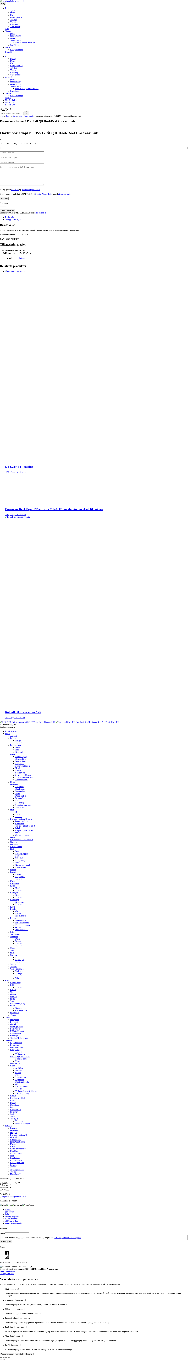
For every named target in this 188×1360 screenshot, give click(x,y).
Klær (12, 15)
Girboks (13, 842)
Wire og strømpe (17, 969)
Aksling (13, 736)
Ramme (13, 918)
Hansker (13, 996)
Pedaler (13, 909)
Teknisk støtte (15, 40)
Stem (12, 950)
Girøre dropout (16, 846)
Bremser (13, 1128)
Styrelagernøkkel (17, 1169)
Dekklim (18, 1070)
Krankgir (14, 893)
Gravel (18, 927)
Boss (17, 851)
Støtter (12, 1116)
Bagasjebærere (16, 1043)
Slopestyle (14, 1036)
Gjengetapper (15, 1139)
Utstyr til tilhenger (22, 1123)
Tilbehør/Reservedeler (24, 777)
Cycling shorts (21, 1010)
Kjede (12, 881)
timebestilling (15, 36)
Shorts (12, 1006)
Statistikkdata (10, 1289)
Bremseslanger (21, 761)
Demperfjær (20, 798)
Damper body (20, 791)
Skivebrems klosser (23, 775)
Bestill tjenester (16, 17)
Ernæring (14, 24)
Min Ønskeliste (11, 100)
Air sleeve (19, 787)
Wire (17, 978)
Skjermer (14, 1112)
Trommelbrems (21, 780)
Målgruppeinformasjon (14, 1309)
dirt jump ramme (22, 923)
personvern (9, 1212)
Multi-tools (14, 1105)
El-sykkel (14, 1022)
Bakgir (13, 738)
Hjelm (12, 999)
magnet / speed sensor (24, 830)
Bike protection (16, 1047)
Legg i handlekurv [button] (18, 472)
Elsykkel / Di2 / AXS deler (21, 819)
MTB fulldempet (17, 1031)
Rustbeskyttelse (21, 1086)
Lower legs (19, 803)
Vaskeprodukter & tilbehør (26, 1091)
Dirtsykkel (14, 1019)
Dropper (18, 941)
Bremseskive (20, 759)
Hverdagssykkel (16, 1026)
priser (12, 33)
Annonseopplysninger (14, 1300)
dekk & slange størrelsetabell (26, 43)
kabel (17, 828)
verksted (8, 77)
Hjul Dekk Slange (17, 1142)
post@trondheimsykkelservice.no (13, 1196)
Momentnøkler (16, 1153)
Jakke (12, 1001)
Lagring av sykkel (17, 1098)
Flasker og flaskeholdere (20, 1056)
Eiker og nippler (21, 853)
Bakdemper (20, 789)
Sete (12, 932)
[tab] (96, 217)
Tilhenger (14, 1119)
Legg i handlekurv (7, 210)
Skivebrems (20, 773)
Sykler (12, 10)
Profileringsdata (11, 1345)
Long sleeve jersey (17, 1003)
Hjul (20, 116)
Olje (17, 1084)
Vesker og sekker (22, 1054)
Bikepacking (15, 1049)
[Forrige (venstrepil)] (1, 1359)
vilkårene (15, 190)
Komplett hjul (20, 860)
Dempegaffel (20, 796)
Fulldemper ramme (23, 925)
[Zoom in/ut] (1, 1357)
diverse (18, 1073)
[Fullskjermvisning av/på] (4, 1357)
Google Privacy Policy (44, 194)
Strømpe (18, 973)
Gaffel (12, 837)
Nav (17, 863)
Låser (12, 1100)
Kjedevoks (19, 1079)
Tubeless (13, 966)
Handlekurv (10, 105)
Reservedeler (29, 116)
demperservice (16, 38)
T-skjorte (13, 1015)
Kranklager (14, 900)
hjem (2, 116)
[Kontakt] (1, 110)
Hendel (18, 768)
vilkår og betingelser (13, 1221)
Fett (16, 1075)
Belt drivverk (15, 745)
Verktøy (13, 22)
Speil (12, 1114)
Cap (12, 992)
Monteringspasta (22, 1082)
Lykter (12, 1103)
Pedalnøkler (15, 1158)
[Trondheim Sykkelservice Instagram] (7, 1258)
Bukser (13, 990)
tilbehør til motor (22, 835)
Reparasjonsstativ (17, 1163)
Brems (12, 754)
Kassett (13, 872)
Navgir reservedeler (23, 865)
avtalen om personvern (31, 190)
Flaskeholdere (21, 1059)
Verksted (8, 31)
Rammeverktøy (16, 1160)
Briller (12, 985)
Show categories (9, 725)
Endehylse (19, 971)
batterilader (19, 823)
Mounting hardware (23, 805)
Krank (12, 886)
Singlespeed (20, 876)
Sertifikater (14, 45)
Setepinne (14, 936)
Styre (12, 953)
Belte (17, 747)
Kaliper (18, 770)
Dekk (12, 782)
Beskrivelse (9, 217)
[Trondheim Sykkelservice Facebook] (7, 1254)
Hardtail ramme (21, 930)
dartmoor (22, 258)
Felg (17, 856)
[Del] (6, 1357)
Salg (7, 29)
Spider (18, 814)
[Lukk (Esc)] (9, 1357)
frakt (7, 1214)
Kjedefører (14, 883)
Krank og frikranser (18, 1149)
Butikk (8, 8)
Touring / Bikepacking (19, 1038)
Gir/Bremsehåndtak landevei (21, 840)
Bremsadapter (20, 757)
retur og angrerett (12, 1216)
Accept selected (7, 1354)
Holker (13, 870)
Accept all (19, 1354)
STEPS (13, 1167)
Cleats (17, 911)
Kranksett (19, 752)
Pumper (13, 1107)
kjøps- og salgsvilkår (13, 1223)
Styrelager (14, 955)
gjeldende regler (64, 194)
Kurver (13, 1096)
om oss (8, 93)
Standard (19, 943)
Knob (17, 800)
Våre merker (15, 27)
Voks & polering (22, 1093)
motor (17, 833)
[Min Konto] (3, 110)
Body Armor (15, 983)
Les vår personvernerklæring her (67, 1237)
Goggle (13, 994)
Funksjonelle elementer (14, 1327)
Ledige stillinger (16, 50)
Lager (12, 906)
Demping (14, 784)
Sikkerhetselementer (13, 1336)
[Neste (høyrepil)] (4, 1359)
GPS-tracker (15, 1063)
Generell (13, 1137)
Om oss (8, 47)
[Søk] (26, 113)
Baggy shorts (20, 1008)
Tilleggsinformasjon (13, 219)
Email (2, 1234)
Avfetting (19, 1068)
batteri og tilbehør (22, 821)
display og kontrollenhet (25, 826)
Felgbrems (19, 763)
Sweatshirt (14, 1013)
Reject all (29, 1354)
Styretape (14, 964)
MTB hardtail (15, 1033)
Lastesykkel (15, 1029)
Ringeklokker (15, 1109)
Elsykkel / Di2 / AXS (18, 1135)
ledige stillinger (11, 1219)
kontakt (8, 98)
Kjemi (12, 1066)
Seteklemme (15, 934)
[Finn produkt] (10, 110)
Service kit (19, 807)
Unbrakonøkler (16, 1174)
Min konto (9, 102)
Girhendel (14, 844)
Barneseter (14, 1045)
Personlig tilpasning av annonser (18, 1318)
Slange (13, 948)
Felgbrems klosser (22, 766)
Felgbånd (19, 858)
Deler (12, 13)
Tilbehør (13, 20)
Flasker (18, 1061)
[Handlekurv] (7, 110)
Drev (17, 750)
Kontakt (8, 52)
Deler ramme (20, 920)
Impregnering (20, 1077)
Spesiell (13, 1165)
